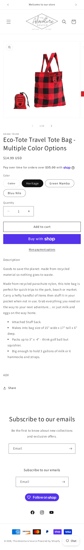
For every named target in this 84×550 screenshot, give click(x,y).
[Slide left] (32, 126)
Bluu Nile (14, 193)
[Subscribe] (70, 449)
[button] (8, 22)
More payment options (42, 249)
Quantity (8, 202)
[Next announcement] (76, 5)
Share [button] (12, 388)
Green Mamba (60, 183)
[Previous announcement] (8, 5)
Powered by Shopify (49, 540)
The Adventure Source (25, 540)
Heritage (32, 183)
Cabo (14, 184)
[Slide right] (51, 126)
